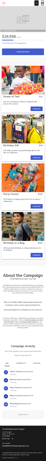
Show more (22, 414)
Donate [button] (36, 109)
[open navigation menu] (42, 3)
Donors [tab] (36, 363)
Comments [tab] (21, 363)
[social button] (36, 3)
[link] (23, 109)
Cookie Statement (14, 455)
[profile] (33, 3)
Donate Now (23, 52)
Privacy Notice (32, 453)
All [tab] (7, 363)
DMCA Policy (25, 455)
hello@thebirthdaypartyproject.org (15, 446)
